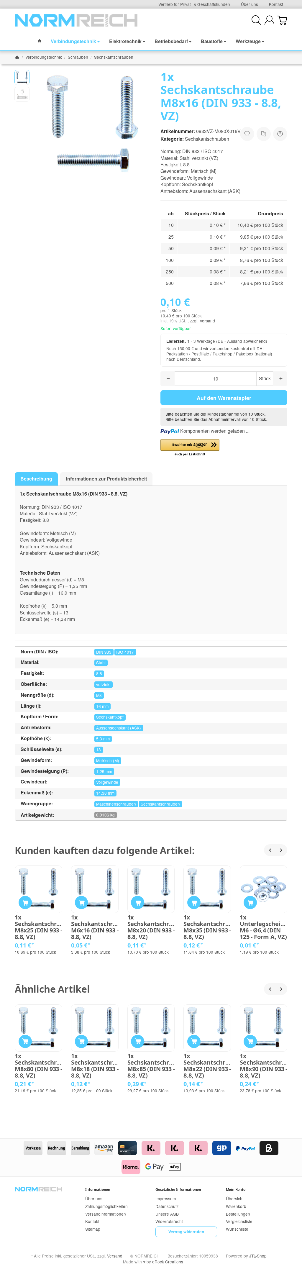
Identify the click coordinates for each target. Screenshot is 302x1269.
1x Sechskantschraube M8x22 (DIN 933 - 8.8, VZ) (207, 1066)
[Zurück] (270, 850)
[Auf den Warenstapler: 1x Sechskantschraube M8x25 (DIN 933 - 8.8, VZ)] (25, 902)
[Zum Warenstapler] (282, 20)
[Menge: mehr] (280, 378)
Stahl (101, 662)
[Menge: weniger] (167, 378)
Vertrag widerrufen (186, 1231)
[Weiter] (281, 850)
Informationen (97, 1189)
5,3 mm (103, 739)
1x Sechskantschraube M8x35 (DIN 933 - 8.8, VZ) (207, 927)
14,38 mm (105, 793)
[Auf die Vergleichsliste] (264, 134)
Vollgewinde (107, 782)
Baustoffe (212, 41)
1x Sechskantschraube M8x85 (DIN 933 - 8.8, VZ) (151, 1066)
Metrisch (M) (107, 760)
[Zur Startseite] (76, 20)
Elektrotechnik (125, 41)
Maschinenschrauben (116, 804)
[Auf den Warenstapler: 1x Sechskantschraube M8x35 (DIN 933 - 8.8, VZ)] (194, 902)
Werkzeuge (248, 41)
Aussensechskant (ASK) (118, 728)
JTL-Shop (258, 1256)
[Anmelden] (269, 20)
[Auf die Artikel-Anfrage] (247, 134)
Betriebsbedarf (171, 41)
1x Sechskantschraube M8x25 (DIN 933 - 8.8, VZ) (38, 927)
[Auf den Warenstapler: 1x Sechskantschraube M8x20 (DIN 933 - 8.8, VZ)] (137, 902)
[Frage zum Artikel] (280, 134)
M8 (99, 695)
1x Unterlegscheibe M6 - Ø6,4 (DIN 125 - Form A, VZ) (263, 927)
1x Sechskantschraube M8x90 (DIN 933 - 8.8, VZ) (263, 1066)
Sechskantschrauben (207, 138)
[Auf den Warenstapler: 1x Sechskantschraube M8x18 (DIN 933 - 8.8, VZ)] (81, 1041)
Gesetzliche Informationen (178, 1189)
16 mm (102, 706)
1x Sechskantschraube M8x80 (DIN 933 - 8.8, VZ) (38, 1066)
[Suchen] (256, 20)
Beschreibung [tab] (36, 478)
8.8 (99, 673)
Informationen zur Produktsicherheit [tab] (106, 478)
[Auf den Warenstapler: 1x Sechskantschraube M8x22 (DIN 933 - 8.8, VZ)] (194, 1041)
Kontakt (276, 4)
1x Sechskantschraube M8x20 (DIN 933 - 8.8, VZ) (151, 927)
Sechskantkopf (110, 717)
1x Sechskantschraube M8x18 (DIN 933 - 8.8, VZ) (95, 1066)
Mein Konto (235, 1189)
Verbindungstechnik (73, 41)
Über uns (249, 4)
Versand (207, 321)
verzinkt (103, 684)
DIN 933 (103, 652)
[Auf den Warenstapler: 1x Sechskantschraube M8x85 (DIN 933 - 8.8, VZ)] (137, 1041)
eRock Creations (167, 1262)
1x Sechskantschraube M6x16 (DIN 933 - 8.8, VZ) (95, 927)
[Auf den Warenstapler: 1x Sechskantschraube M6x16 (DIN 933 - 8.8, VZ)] (81, 902)
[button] (22, 77)
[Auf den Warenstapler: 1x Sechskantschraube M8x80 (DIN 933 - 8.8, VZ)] (25, 1041)
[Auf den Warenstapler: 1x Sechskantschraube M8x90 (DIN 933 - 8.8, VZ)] (250, 1041)
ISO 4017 (125, 652)
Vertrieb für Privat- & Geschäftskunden (194, 4)
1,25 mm (104, 771)
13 (98, 749)
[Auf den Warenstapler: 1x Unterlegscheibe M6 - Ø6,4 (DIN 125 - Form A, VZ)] (250, 902)
